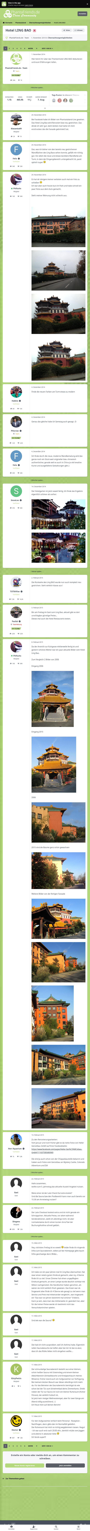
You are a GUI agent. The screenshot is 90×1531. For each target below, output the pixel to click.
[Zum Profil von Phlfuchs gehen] (16, 179)
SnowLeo (15, 500)
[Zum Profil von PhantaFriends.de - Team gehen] (7, 38)
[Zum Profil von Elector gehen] (16, 1421)
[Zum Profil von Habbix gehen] (16, 392)
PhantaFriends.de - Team (19, 38)
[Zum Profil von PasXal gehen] (16, 612)
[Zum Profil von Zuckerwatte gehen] (60, 100)
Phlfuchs (17, 188)
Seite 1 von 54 (46, 48)
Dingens (16, 1221)
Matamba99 (16, 128)
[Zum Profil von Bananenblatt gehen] (71, 100)
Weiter (30, 48)
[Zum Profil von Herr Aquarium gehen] (16, 1139)
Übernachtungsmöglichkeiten (60, 38)
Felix (15, 158)
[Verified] (19, 158)
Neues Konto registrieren (24, 1465)
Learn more (4, 4)
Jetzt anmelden (65, 1465)
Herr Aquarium (15, 1148)
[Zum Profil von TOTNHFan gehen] (16, 582)
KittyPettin (16, 1378)
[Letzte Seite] (36, 48)
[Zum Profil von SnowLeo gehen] (16, 491)
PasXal (15, 621)
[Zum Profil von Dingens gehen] (16, 1212)
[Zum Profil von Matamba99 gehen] (16, 119)
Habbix (15, 401)
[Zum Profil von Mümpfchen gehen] (65, 100)
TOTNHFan (15, 591)
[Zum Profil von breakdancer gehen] (54, 100)
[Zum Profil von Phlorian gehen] (16, 422)
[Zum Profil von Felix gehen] (16, 149)
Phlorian (15, 431)
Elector (15, 1430)
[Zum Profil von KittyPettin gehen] (16, 1369)
